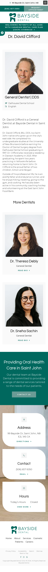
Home (9, 538)
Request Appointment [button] (36, 9)
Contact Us (24, 394)
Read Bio (23, 270)
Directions (23, 441)
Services (27, 538)
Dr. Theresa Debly (24, 261)
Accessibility (22, 551)
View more (23, 507)
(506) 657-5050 (24, 469)
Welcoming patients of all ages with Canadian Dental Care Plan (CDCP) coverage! (24, 27)
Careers (29, 542)
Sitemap (39, 551)
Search (31, 551)
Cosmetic (37, 538)
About (17, 538)
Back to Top (24, 553)
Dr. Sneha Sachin (24, 331)
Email (23, 474)
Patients (19, 542)
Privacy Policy (11, 551)
